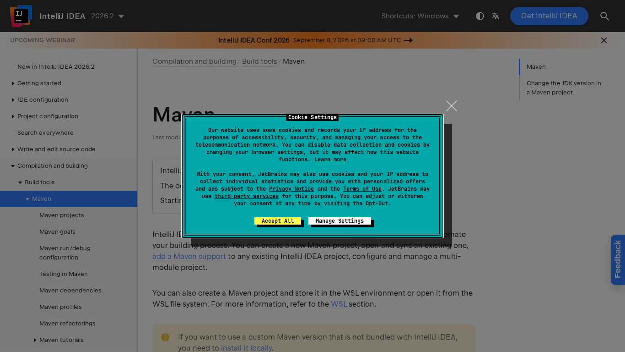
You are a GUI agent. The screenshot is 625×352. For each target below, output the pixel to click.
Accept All (278, 221)
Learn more (330, 159)
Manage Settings (340, 221)
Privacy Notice (291, 188)
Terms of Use (362, 188)
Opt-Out (377, 203)
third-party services (247, 196)
